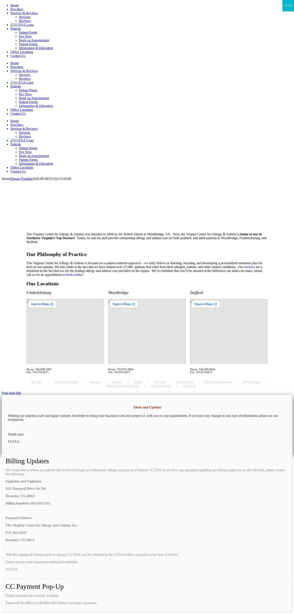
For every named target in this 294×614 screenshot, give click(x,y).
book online (74, 274)
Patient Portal (185, 381)
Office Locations (161, 385)
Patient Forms (251, 381)
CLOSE (288, 5)
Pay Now (159, 381)
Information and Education (123, 385)
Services (95, 381)
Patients (138, 381)
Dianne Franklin (21, 179)
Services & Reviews (66, 381)
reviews (250, 267)
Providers (37, 381)
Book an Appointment (218, 381)
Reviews (117, 381)
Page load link (11, 393)
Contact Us (189, 385)
